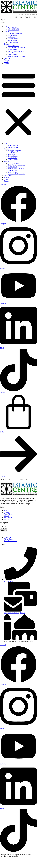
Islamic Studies (12, 40)
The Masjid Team (13, 30)
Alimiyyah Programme (15, 33)
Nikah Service (12, 49)
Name (2, 526)
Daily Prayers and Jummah (16, 47)
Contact (6, 63)
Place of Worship (13, 46)
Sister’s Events (12, 55)
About (6, 26)
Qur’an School (12, 35)
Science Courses (13, 38)
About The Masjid (13, 28)
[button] (18, 103)
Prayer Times (8, 58)
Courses (6, 31)
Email (2, 528)
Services (6, 44)
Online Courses (13, 42)
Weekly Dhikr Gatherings (16, 51)
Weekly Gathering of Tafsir (16, 56)
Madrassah (11, 37)
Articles (6, 60)
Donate (6, 62)
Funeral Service (13, 53)
